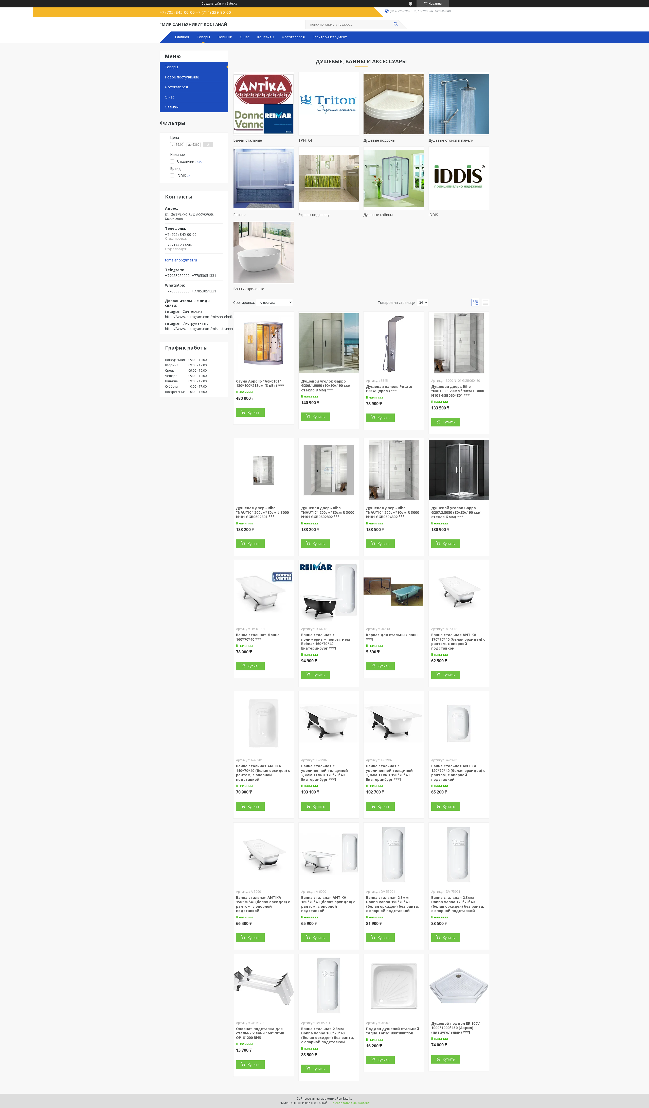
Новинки (225, 37)
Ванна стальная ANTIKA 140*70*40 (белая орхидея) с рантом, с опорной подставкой (263, 773)
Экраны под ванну (313, 214)
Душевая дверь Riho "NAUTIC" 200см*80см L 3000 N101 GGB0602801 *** (262, 512)
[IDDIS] (458, 178)
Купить (253, 412)
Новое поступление (182, 77)
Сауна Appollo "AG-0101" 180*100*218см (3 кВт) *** (260, 383)
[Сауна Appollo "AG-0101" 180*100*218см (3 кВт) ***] (263, 343)
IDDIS (433, 214)
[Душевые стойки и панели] (458, 104)
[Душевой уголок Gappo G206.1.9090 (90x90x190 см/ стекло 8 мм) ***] (329, 343)
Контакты (265, 37)
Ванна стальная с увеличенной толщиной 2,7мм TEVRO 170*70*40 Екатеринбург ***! (324, 773)
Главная (182, 37)
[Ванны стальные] (263, 104)
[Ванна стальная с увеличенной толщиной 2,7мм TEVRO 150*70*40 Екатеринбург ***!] (394, 723)
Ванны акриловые (248, 288)
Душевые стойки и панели (450, 140)
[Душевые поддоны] (393, 104)
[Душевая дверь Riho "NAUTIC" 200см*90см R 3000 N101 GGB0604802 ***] (394, 470)
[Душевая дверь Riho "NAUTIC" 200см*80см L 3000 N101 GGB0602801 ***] (263, 470)
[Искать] (395, 24)
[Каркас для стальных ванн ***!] (394, 591)
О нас (244, 37)
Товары (203, 37)
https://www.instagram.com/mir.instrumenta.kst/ (204, 328)
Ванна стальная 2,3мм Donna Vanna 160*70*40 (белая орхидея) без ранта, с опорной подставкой (327, 1035)
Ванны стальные (247, 140)
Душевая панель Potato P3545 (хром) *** (389, 388)
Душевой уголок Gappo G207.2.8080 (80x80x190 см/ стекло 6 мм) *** (455, 512)
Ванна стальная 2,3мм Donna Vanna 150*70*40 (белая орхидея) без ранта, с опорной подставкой (392, 904)
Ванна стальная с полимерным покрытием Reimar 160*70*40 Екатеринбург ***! (325, 641)
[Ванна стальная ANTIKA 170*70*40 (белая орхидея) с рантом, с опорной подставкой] (459, 591)
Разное (239, 214)
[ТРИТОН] (328, 104)
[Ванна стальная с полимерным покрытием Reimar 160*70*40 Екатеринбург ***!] (329, 591)
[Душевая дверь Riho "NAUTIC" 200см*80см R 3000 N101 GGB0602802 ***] (329, 470)
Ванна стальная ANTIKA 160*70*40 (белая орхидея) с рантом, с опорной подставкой (328, 904)
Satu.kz (347, 1098)
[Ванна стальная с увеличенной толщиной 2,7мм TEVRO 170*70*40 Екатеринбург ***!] (329, 723)
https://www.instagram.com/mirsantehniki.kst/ (202, 316)
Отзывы (171, 107)
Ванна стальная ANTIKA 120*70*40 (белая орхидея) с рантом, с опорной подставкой (458, 773)
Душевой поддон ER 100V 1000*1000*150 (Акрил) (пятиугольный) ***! (455, 1028)
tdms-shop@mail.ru (181, 260)
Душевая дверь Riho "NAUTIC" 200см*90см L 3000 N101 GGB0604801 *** (457, 391)
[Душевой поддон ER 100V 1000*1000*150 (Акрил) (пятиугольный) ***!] (459, 985)
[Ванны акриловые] (263, 252)
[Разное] (263, 178)
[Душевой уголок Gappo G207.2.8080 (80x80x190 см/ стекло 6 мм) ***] (459, 470)
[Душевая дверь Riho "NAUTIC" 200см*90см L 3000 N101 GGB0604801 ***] (459, 343)
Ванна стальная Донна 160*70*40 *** (258, 637)
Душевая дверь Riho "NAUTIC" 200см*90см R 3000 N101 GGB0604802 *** (392, 512)
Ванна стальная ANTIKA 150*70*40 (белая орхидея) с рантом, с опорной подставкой (263, 904)
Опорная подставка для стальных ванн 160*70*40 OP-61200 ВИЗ (260, 1033)
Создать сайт (211, 3)
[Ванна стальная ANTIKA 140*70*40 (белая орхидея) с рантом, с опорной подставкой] (263, 723)
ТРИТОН (305, 140)
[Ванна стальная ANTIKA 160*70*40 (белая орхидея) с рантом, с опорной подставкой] (329, 854)
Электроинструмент (329, 37)
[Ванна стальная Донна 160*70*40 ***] (263, 591)
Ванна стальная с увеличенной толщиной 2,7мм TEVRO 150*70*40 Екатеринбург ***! (389, 773)
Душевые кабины (378, 214)
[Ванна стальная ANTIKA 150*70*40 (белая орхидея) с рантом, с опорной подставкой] (263, 854)
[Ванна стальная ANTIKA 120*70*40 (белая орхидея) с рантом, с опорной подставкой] (459, 723)
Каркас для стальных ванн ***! (392, 637)
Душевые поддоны (379, 140)
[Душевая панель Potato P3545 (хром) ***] (394, 343)
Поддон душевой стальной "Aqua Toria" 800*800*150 (392, 1031)
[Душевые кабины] (393, 178)
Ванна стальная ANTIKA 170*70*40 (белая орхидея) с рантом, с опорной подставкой (458, 641)
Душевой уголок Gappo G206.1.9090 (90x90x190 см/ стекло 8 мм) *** (325, 385)
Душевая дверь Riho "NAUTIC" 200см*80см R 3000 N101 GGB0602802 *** (327, 512)
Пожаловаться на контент (350, 1103)
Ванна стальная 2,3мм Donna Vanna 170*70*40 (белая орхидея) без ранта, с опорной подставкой (457, 904)
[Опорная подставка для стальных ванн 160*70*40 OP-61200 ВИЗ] (263, 985)
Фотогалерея (293, 37)
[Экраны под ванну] (328, 178)
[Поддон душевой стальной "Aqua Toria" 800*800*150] (394, 985)
